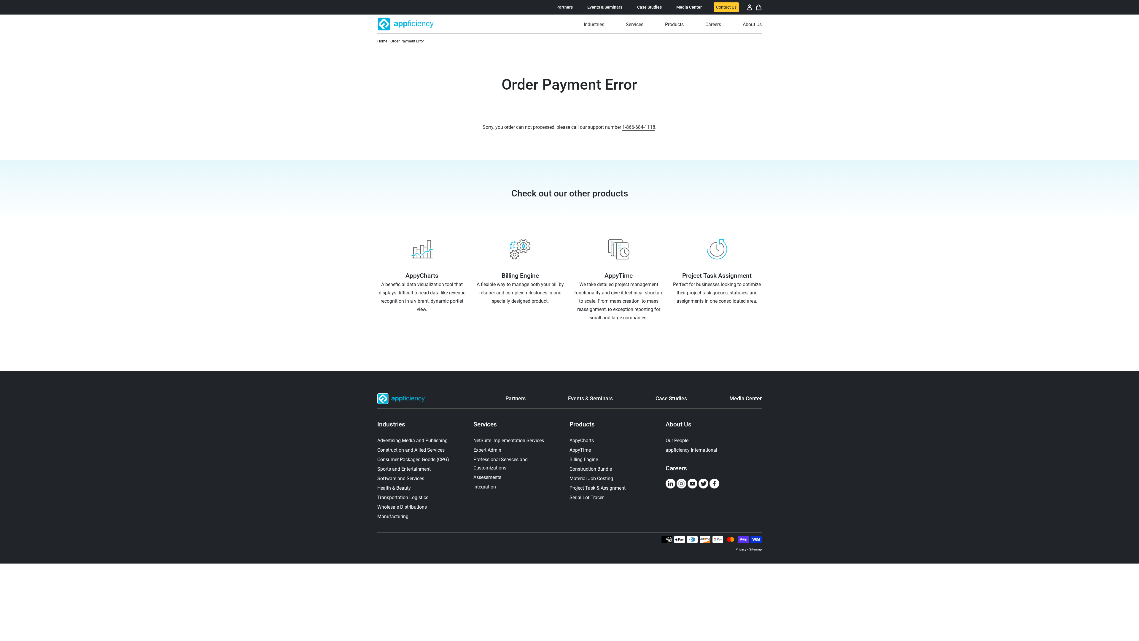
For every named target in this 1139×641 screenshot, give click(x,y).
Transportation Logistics (402, 497)
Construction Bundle (591, 469)
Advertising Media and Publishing (412, 440)
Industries (391, 424)
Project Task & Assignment (598, 488)
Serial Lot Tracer (587, 497)
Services (485, 424)
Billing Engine (584, 459)
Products (582, 424)
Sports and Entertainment (404, 469)
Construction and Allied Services (411, 450)
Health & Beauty (394, 488)
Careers (676, 468)
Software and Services (400, 478)
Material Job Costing (591, 478)
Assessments (487, 477)
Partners (564, 7)
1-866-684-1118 (638, 127)
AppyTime (580, 450)
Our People (677, 440)
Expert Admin (487, 450)
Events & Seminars (604, 7)
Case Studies (649, 7)
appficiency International (691, 450)
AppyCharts (582, 440)
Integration (484, 487)
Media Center (689, 7)
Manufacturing (392, 516)
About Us (678, 424)
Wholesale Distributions (402, 507)
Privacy (741, 549)
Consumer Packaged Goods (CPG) (413, 459)
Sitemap (755, 549)
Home (382, 41)
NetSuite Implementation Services (508, 440)
